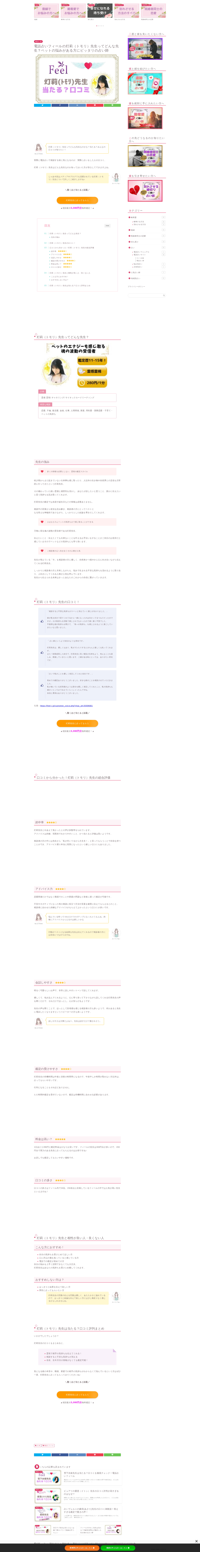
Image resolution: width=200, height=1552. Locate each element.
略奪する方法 (149, 222)
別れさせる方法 (149, 224)
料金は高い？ (57, 264)
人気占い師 (147, 272)
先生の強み (55, 237)
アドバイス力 (57, 254)
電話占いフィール (48, 1445)
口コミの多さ (57, 267)
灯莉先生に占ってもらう (77, 200)
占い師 (38, 1445)
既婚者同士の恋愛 (147, 236)
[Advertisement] (77, 127)
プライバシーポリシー (136, 286)
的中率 (54, 251)
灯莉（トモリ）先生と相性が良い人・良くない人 (70, 273)
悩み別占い (149, 264)
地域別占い (147, 278)
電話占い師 (38, 41)
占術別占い (149, 267)
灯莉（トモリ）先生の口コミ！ (63, 243)
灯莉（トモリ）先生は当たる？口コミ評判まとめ (70, 286)
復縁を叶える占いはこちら (116, 1548)
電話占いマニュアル (149, 252)
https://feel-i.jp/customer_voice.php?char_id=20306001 (66, 706)
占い (147, 248)
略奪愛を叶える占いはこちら (81, 1548)
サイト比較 (140, 258)
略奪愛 (147, 217)
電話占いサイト (149, 255)
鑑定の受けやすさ (59, 261)
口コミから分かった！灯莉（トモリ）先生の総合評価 (72, 248)
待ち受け (147, 242)
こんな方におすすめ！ (60, 276)
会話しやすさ (57, 258)
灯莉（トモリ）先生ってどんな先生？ (65, 233)
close (107, 225)
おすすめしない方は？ (60, 280)
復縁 (147, 230)
